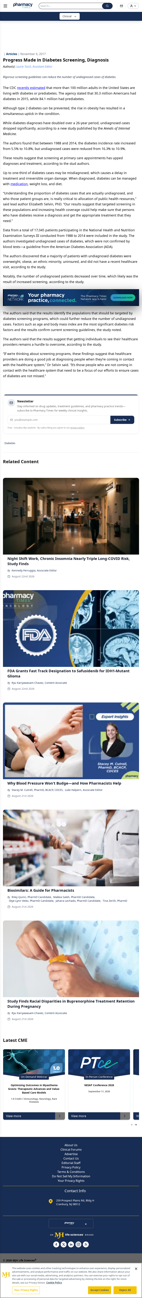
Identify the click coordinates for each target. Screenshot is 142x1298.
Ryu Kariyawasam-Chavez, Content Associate (39, 682)
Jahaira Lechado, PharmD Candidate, (78, 900)
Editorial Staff (71, 1163)
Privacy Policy (71, 1167)
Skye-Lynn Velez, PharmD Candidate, (31, 900)
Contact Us (71, 1158)
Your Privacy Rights (71, 1181)
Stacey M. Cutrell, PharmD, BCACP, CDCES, (37, 790)
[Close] (136, 1269)
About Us (71, 1145)
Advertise (71, 1154)
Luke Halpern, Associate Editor (84, 790)
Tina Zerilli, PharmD (115, 900)
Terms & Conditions (71, 1172)
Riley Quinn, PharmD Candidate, (32, 897)
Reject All (125, 1290)
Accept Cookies (99, 1290)
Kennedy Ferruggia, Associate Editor (34, 570)
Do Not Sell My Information (71, 1176)
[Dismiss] (135, 293)
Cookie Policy (54, 1282)
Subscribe (120, 419)
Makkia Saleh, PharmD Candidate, (74, 897)
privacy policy (77, 427)
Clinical (67, 16)
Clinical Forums (71, 1149)
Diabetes (9, 443)
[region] (71, 1280)
